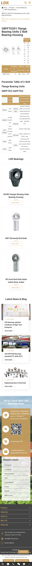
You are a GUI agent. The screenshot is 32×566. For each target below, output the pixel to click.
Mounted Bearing (22, 7)
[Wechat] (18, 564)
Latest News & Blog (16, 299)
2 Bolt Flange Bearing (10, 9)
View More (10, 331)
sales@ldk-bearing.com (11, 538)
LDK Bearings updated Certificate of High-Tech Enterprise (13, 324)
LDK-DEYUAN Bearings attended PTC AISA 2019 (13, 355)
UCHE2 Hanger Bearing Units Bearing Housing (16, 195)
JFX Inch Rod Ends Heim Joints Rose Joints (16, 280)
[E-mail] (8, 564)
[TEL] (13, 564)
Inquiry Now (23, 552)
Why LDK (4, 521)
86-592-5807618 (9, 543)
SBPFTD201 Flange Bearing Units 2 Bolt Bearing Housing (16, 20)
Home (5, 7)
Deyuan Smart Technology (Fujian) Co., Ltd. (13, 552)
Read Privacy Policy (22, 561)
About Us (4, 516)
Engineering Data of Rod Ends (15, 383)
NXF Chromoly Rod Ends (16, 238)
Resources (4, 525)
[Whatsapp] (2, 564)
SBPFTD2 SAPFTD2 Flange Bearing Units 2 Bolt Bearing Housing (15, 14)
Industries (4, 512)
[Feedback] (24, 564)
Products (11, 7)
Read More (15, 203)
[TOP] (29, 564)
